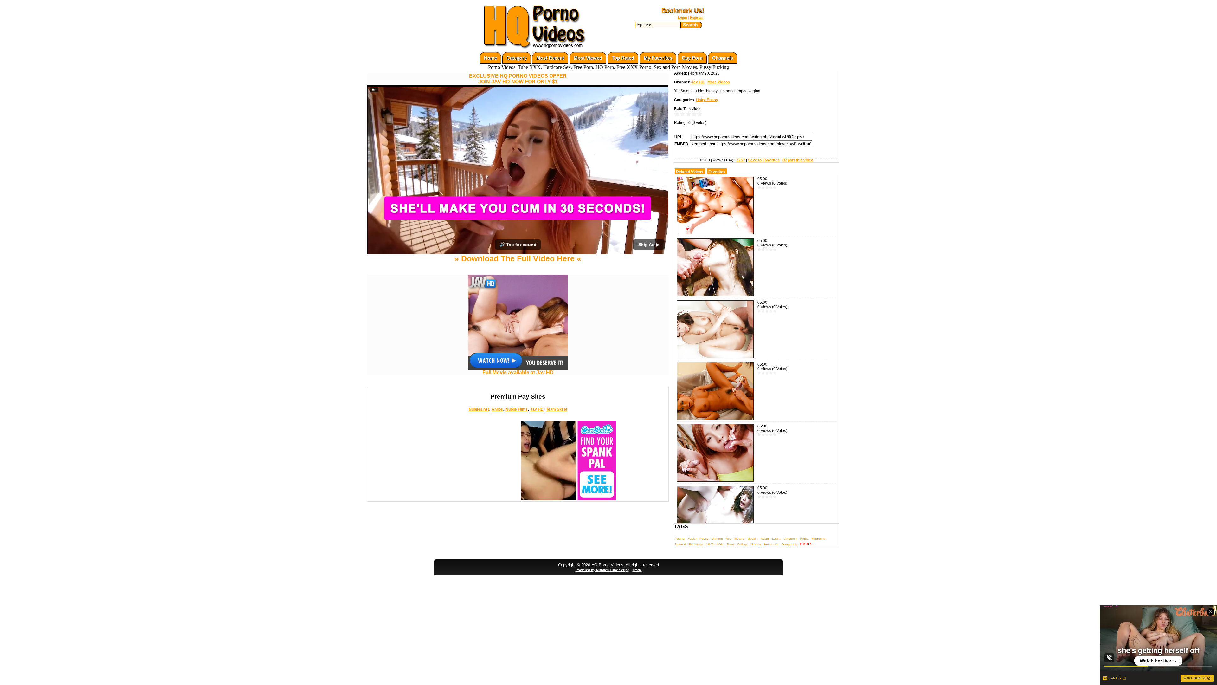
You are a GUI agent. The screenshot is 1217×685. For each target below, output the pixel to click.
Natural (680, 544)
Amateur (790, 538)
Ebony (756, 544)
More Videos (718, 82)
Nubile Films (516, 409)
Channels (722, 58)
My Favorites (658, 58)
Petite (804, 538)
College (742, 544)
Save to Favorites (764, 160)
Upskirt (752, 538)
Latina (776, 538)
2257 (740, 160)
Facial (692, 538)
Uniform (717, 538)
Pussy (703, 538)
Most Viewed (588, 58)
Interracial (771, 544)
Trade (637, 570)
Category (516, 58)
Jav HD (537, 409)
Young (680, 538)
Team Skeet (556, 409)
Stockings (696, 544)
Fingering (818, 538)
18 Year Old (715, 544)
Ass (728, 538)
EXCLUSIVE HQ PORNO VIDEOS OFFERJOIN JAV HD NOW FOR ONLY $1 (518, 78)
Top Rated (623, 58)
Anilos (497, 409)
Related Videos (689, 172)
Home (490, 58)
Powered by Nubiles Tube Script (602, 570)
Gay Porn (692, 58)
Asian (765, 538)
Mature (739, 538)
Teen (730, 544)
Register (696, 17)
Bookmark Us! (682, 10)
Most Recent (550, 58)
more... (807, 543)
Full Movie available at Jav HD (518, 372)
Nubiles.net (479, 409)
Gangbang (789, 544)
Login (682, 17)
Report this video (797, 160)
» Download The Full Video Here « (517, 258)
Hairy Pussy (707, 100)
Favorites (716, 172)
